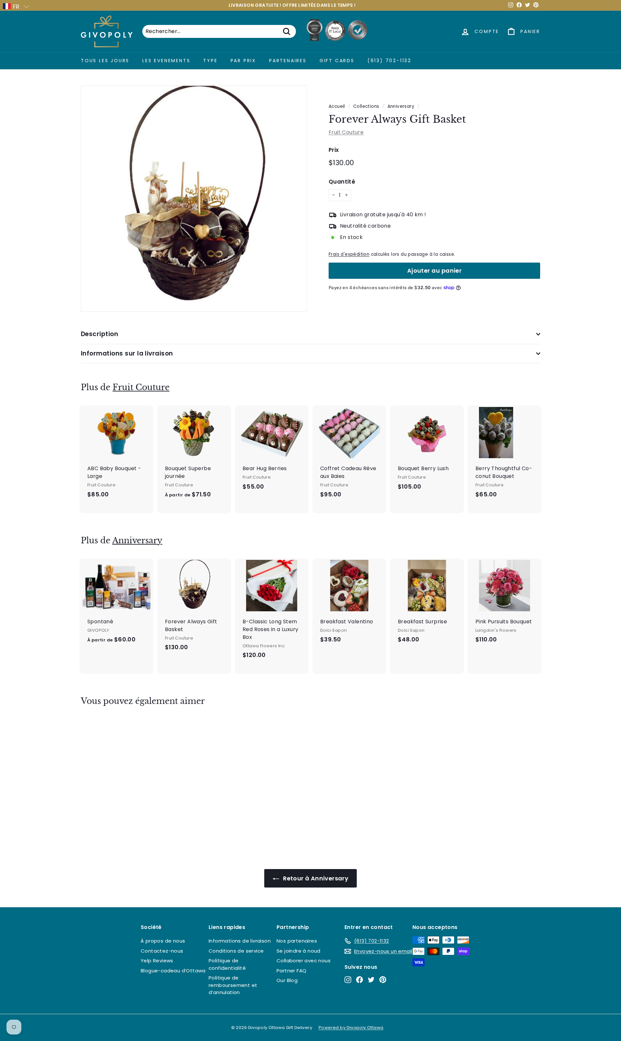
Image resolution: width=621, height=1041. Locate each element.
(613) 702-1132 (389, 60)
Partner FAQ (291, 970)
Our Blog (287, 980)
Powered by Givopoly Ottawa (351, 1027)
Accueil (337, 106)
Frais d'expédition (349, 254)
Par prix (243, 60)
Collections (366, 106)
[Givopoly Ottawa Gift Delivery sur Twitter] (371, 979)
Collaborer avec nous (304, 960)
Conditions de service (236, 950)
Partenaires (288, 60)
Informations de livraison (240, 940)
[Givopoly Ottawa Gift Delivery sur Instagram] (347, 979)
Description (99, 334)
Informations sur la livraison (127, 353)
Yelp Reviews (157, 960)
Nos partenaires (297, 940)
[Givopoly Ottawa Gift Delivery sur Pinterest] (382, 979)
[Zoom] (194, 198)
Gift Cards (337, 60)
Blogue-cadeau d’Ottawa (173, 970)
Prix (334, 149)
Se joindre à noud (299, 950)
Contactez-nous (162, 950)
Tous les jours (105, 60)
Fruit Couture (346, 132)
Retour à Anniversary (315, 878)
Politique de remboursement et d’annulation (233, 985)
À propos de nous (163, 940)
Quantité (342, 182)
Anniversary (400, 106)
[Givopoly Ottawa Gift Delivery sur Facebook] (359, 979)
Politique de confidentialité (227, 964)
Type (210, 60)
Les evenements (166, 60)
